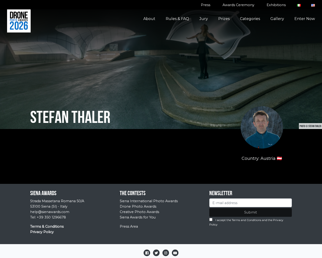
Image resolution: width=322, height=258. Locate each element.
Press (205, 5)
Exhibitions (276, 5)
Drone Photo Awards (138, 206)
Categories (250, 18)
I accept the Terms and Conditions (238, 220)
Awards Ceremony (238, 5)
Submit (250, 212)
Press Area (129, 226)
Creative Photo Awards (139, 212)
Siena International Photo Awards (149, 201)
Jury (203, 18)
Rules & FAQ (177, 18)
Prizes (224, 18)
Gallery (277, 18)
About (149, 18)
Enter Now (304, 18)
